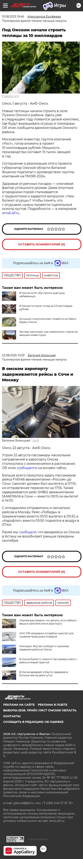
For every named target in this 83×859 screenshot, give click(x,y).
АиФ (35, 440)
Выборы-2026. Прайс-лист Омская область (39, 710)
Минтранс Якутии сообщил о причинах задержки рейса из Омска (44, 648)
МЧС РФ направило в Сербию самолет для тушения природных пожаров (46, 635)
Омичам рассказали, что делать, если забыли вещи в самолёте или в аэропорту (47, 622)
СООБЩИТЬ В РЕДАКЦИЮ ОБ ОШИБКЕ (33, 722)
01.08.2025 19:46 (13, 16)
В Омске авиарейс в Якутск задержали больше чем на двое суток (43, 674)
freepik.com (10, 96)
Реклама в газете (52, 705)
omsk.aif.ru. (11, 213)
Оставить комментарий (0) (41, 244)
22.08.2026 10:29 (13, 355)
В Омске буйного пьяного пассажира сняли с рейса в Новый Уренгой (48, 661)
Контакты (12, 716)
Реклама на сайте (19, 705)
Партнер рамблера (38, 839)
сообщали (27, 532)
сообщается (27, 468)
